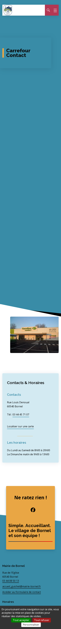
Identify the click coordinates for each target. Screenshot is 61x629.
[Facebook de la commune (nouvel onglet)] (30, 510)
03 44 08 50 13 (10, 580)
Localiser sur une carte (20, 426)
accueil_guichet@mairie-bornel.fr (21, 586)
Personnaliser (31, 624)
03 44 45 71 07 (21, 414)
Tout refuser (41, 620)
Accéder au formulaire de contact (21, 592)
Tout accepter (21, 620)
